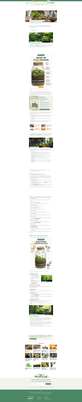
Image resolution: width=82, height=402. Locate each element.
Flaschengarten (39, 134)
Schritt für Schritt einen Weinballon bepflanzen (53, 359)
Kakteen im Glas (43, 154)
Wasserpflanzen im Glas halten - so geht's (44, 359)
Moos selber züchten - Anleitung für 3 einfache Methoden (44, 368)
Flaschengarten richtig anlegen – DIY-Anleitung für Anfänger (38, 129)
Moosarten (33, 133)
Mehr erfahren (49, 393)
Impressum (46, 396)
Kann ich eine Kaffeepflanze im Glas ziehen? (28, 368)
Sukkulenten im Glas (37, 218)
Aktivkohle (45, 182)
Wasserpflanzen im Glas (34, 226)
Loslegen (48, 0)
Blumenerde (36, 184)
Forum (38, 396)
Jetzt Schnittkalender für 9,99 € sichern (44, 109)
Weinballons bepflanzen (38, 222)
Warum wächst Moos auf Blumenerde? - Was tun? (36, 368)
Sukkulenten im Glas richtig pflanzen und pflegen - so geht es (48, 129)
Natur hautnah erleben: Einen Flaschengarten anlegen (49, 126)
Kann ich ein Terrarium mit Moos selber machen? (37, 126)
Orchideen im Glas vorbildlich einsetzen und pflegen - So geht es (53, 369)
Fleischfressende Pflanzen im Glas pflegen (35, 359)
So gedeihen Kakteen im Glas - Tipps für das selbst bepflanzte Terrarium (28, 359)
